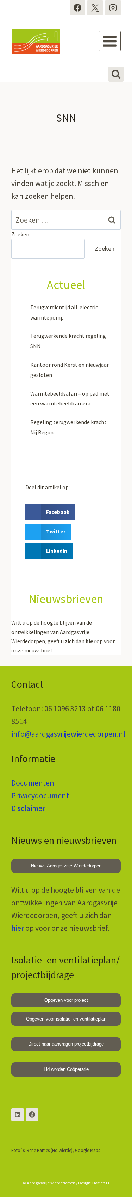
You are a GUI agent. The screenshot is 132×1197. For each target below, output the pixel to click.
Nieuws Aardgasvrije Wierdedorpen (66, 865)
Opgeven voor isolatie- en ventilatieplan (66, 1019)
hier (17, 928)
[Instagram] (113, 7)
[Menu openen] (110, 41)
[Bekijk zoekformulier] (116, 74)
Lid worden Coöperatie (66, 1069)
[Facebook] (77, 7)
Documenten (32, 783)
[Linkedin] (17, 1114)
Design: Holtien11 (93, 1182)
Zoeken (20, 234)
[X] (95, 7)
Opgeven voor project (66, 1000)
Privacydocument (40, 795)
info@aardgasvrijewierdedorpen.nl (68, 734)
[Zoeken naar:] (66, 220)
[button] (50, 512)
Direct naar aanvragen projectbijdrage (66, 1044)
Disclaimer (28, 808)
